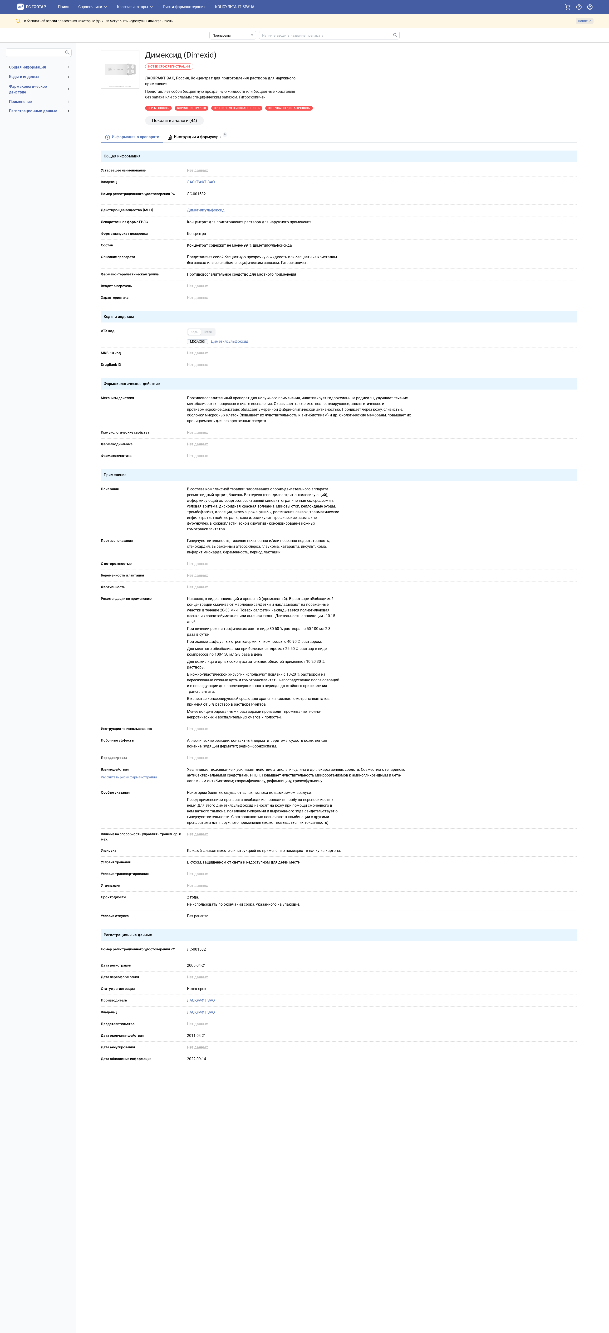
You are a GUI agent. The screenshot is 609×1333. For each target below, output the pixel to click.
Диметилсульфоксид (229, 341)
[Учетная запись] (590, 7)
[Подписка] (568, 7)
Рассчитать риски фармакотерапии (129, 777)
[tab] (132, 137)
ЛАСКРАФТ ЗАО (201, 182)
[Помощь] (579, 7)
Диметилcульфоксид (206, 210)
